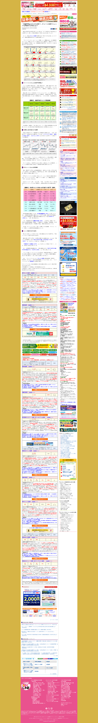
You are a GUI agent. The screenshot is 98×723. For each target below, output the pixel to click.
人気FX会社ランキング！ (65, 503)
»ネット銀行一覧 (73, 199)
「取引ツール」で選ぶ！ (36, 692)
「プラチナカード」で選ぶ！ (51, 690)
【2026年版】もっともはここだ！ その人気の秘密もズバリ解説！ (68, 59)
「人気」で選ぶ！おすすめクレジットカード (53, 685)
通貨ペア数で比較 (64, 509)
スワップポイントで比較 (65, 507)
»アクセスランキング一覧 (73, 133)
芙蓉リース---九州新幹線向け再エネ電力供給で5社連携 (68, 143)
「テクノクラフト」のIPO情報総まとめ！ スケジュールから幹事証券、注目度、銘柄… (68, 102)
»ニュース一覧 (62, 147)
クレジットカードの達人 (50, 697)
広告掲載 (62, 716)
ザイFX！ (62, 705)
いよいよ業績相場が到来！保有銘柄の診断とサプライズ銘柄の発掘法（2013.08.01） (36, 629)
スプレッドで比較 (64, 505)
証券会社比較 (34, 13)
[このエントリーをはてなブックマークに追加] (55, 28)
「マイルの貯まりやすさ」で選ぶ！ (52, 687)
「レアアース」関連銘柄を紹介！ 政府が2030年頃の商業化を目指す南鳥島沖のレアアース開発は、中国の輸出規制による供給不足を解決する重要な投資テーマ (69, 126)
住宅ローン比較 (63, 483)
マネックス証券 (33, 35)
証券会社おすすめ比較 (64, 513)
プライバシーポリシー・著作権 (56, 716)
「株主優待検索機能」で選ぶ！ (37, 695)
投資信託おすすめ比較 (65, 438)
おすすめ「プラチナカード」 (66, 523)
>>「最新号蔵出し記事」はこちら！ (65, 404)
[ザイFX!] (74, 9)
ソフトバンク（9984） (48, 134)
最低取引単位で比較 (64, 508)
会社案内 (49, 716)
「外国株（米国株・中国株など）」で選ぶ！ (39, 690)
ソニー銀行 (68, 184)
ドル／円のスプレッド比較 (65, 529)
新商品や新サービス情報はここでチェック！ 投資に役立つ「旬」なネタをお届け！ (68, 33)
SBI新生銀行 (68, 180)
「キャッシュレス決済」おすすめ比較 (67, 448)
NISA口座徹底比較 (64, 439)
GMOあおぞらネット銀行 (68, 197)
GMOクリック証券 (38, 664)
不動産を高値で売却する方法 (66, 452)
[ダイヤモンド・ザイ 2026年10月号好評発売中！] (32, 6)
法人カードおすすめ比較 (65, 447)
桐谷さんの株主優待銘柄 (65, 686)
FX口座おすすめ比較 (63, 502)
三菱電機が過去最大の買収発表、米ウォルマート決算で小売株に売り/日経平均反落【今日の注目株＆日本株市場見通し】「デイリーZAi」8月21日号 (68, 36)
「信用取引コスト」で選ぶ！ (37, 687)
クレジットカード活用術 (50, 696)
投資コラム (63, 699)
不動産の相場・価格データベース (66, 498)
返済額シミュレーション (65, 485)
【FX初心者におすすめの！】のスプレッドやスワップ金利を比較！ (68, 61)
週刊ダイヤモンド (50, 718)
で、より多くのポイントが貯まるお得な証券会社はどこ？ (68, 49)
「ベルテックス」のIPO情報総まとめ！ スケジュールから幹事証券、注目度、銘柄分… (68, 104)
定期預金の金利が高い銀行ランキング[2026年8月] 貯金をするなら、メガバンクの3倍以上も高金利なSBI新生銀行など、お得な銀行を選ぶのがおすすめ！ (69, 114)
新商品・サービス (64, 704)
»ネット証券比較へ (53, 673)
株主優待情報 (34, 699)
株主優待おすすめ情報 (65, 437)
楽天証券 (36, 671)
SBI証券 (48, 661)
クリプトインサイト (65, 718)
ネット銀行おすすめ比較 (65, 449)
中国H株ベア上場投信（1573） (30, 243)
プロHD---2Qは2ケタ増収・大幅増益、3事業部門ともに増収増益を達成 (68, 139)
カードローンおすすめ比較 (65, 457)
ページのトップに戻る (54, 619)
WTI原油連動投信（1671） (43, 213)
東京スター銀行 (68, 190)
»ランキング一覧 (72, 147)
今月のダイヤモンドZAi (65, 697)
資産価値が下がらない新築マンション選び (68, 453)
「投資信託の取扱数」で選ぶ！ (37, 691)
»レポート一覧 (67, 147)
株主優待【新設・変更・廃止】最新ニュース (39, 703)
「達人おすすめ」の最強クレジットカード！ (53, 682)
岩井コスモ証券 (26, 661)
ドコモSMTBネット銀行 (68, 187)
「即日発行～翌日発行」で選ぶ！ (52, 692)
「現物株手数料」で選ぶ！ (36, 686)
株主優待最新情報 (34, 698)
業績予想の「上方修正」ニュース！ (66, 517)
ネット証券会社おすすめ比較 (66, 434)
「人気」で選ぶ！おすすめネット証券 (38, 682)
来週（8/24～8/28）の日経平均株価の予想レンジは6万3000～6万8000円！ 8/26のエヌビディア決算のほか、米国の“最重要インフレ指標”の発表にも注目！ (69, 118)
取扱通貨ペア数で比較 (65, 528)
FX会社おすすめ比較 (63, 524)
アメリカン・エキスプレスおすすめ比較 (68, 446)
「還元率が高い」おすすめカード (67, 519)
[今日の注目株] (67, 9)
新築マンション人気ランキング (65, 490)
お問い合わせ (36, 716)
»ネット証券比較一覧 (63, 175)
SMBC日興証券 (38, 661)
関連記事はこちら (51, 590)
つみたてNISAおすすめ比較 (66, 680)
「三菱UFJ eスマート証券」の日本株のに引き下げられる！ (68, 45)
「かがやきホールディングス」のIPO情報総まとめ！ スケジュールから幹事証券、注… (68, 107)
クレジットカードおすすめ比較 (66, 444)
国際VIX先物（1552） (38, 220)
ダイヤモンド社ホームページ (42, 716)
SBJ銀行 (68, 193)
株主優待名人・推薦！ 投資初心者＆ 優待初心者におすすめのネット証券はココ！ (68, 64)
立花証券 (48, 664)
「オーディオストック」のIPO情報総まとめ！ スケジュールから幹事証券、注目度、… (68, 100)
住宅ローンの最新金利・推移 (66, 484)
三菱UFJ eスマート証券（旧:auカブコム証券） (68, 159)
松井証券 (32, 261)
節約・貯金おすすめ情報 (65, 695)
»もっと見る (55, 655)
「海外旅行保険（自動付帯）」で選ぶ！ (52, 691)
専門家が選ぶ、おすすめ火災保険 (66, 493)
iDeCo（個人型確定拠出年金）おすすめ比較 (68, 441)
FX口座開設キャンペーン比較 (66, 504)
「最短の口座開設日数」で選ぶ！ (37, 685)
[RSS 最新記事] (56, 28)
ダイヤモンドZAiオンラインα (66, 702)
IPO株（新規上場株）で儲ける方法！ (67, 436)
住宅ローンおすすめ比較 (65, 689)
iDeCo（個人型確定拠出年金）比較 (67, 682)
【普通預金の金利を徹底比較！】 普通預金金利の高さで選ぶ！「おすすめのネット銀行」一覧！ (69, 122)
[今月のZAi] (63, 9)
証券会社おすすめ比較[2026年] (28, 13)
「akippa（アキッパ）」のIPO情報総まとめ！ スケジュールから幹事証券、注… (68, 97)
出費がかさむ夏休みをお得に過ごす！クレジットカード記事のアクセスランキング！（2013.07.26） (39, 624)
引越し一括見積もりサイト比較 (65, 494)
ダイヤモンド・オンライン (43, 718)
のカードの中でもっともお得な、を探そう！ (68, 47)
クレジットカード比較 (49, 681)
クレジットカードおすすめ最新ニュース (52, 698)
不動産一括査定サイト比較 (65, 489)
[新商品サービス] (71, 9)
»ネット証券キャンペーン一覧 (71, 175)
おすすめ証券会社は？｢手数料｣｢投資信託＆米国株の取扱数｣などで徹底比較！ (68, 52)
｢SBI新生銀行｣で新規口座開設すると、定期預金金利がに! (68, 54)
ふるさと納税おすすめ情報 (65, 454)
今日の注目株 (63, 700)
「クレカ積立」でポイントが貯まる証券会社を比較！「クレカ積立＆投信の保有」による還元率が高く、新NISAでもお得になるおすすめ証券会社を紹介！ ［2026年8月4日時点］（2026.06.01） (39, 653)
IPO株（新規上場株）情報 (65, 684)
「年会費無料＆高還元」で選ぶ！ (52, 686)
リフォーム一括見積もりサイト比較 (66, 495)
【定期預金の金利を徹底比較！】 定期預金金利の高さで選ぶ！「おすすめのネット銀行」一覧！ (69, 130)
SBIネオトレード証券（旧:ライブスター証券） (68, 169)
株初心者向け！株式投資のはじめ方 (67, 442)
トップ (22, 13)
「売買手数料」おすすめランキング (67, 514)
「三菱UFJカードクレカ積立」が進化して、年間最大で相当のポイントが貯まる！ (68, 42)
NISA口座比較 (63, 681)
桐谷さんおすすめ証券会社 (65, 443)
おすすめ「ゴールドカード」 (66, 522)
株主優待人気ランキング (36, 700)
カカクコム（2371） (35, 135)
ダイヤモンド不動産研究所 (58, 718)
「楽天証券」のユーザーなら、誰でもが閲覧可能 (68, 57)
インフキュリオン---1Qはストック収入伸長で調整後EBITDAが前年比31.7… (68, 145)
